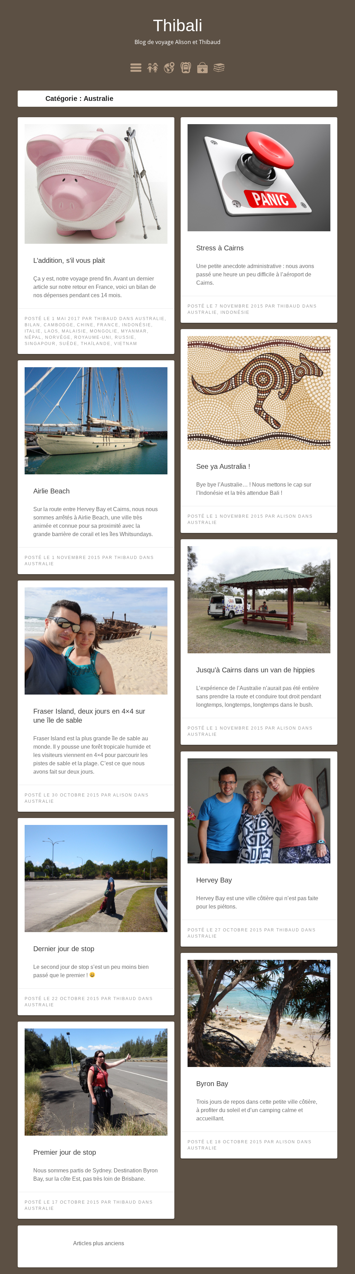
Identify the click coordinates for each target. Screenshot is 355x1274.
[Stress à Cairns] (259, 229)
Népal (33, 337)
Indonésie (136, 324)
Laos (51, 331)
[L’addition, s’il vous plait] (96, 242)
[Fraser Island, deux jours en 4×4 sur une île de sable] (96, 693)
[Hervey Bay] (259, 861)
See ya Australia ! (223, 466)
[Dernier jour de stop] (96, 930)
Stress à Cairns (220, 248)
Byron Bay (212, 1083)
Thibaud (106, 318)
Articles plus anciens (98, 1243)
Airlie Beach (51, 491)
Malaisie (74, 331)
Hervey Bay (214, 880)
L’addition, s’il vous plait (69, 260)
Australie (150, 318)
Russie (125, 337)
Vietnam (125, 343)
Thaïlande (96, 343)
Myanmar (134, 331)
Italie (33, 331)
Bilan (32, 324)
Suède (68, 343)
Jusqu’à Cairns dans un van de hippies (255, 670)
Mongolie (104, 331)
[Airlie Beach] (96, 472)
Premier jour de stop (64, 1152)
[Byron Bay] (259, 1065)
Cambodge (58, 324)
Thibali (177, 25)
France (108, 324)
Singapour (40, 343)
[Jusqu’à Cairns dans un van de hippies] (259, 651)
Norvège (58, 337)
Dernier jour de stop (63, 949)
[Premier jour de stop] (96, 1134)
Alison (286, 516)
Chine (85, 324)
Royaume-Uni (92, 337)
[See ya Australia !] (259, 448)
